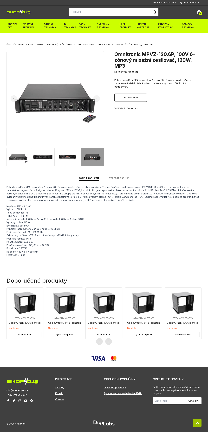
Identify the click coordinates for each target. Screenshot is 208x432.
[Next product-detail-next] (96, 98)
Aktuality (59, 387)
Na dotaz (133, 71)
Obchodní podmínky (115, 387)
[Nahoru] (197, 423)
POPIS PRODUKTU (89, 178)
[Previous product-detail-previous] (14, 98)
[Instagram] (19, 400)
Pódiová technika (188, 26)
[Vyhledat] (154, 12)
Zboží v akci (12, 26)
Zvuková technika (28, 26)
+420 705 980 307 (16, 394)
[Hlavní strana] (18, 12)
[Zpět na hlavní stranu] (30, 381)
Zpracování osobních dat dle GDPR (123, 393)
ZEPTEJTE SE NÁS (119, 178)
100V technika (85, 26)
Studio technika (50, 26)
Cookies (59, 399)
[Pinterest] (31, 400)
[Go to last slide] (99, 341)
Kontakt (59, 393)
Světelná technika (103, 26)
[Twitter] (14, 400)
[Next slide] (108, 341)
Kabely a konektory (165, 26)
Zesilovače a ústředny (60, 44)
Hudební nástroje (142, 26)
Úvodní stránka (15, 44)
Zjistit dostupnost (25, 334)
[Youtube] (25, 400)
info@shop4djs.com (17, 390)
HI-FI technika (125, 26)
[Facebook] (8, 400)
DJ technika (70, 26)
